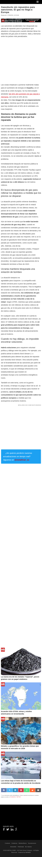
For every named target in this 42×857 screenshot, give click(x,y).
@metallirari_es (21, 460)
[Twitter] (7, 830)
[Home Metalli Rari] (9, 2)
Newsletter (13, 846)
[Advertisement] (21, 60)
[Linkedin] (12, 830)
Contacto (7, 843)
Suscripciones (32, 843)
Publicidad (21, 846)
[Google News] (16, 830)
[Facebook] (4, 830)
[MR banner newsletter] (21, 20)
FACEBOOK (13, 796)
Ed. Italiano (28, 846)
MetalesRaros (23, 843)
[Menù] (38, 2)
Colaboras (14, 843)
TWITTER (18, 796)
